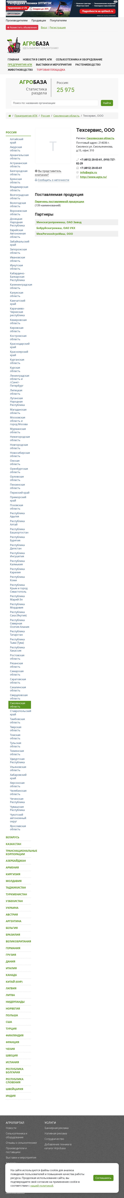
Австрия (12, 914)
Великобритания (18, 941)
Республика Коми (17, 578)
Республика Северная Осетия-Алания (19, 623)
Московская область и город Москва (19, 421)
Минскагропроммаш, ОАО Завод (59, 222)
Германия (13, 948)
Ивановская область (17, 259)
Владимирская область (19, 188)
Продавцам (38, 20)
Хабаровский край (18, 776)
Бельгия (12, 928)
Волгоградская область (19, 196)
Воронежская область (18, 212)
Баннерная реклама (56, 1128)
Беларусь (12, 837)
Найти (107, 103)
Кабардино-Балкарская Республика (17, 277)
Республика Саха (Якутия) (18, 613)
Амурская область (16, 148)
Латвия (11, 988)
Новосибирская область (20, 454)
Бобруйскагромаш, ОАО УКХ (55, 228)
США (9, 1022)
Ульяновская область (18, 768)
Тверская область (15, 728)
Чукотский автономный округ (18, 818)
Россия (11, 132)
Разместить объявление (23, 27)
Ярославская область (18, 827)
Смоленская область (100, 138)
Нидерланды (15, 1002)
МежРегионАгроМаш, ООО (54, 234)
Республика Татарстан (17, 633)
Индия (11, 1096)
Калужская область (16, 294)
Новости (11, 1128)
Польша (12, 1015)
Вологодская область (18, 204)
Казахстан (13, 844)
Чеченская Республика (17, 800)
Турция (11, 1028)
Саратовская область (18, 680)
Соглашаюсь (103, 1178)
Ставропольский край (20, 712)
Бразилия (13, 934)
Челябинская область (18, 792)
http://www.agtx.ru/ (93, 177)
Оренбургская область (19, 470)
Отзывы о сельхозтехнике (21, 1142)
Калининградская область (20, 286)
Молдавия (14, 881)
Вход (44, 27)
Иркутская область (16, 267)
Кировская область (16, 329)
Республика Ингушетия (17, 554)
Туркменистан (16, 894)
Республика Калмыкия (17, 562)
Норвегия (13, 1008)
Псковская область (16, 506)
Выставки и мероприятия (21, 1157)
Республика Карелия (17, 570)
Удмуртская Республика (17, 760)
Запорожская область (18, 251)
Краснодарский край (20, 345)
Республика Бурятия (17, 538)
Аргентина (13, 921)
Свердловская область (19, 696)
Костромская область (18, 337)
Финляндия (15, 1035)
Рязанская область (16, 665)
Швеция (12, 1055)
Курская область (15, 369)
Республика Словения (14, 1080)
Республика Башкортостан (19, 530)
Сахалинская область (18, 688)
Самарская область (17, 672)
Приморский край (18, 498)
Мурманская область (18, 430)
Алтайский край (16, 140)
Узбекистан (14, 901)
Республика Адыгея (17, 514)
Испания (12, 1062)
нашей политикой (41, 1185)
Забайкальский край (19, 243)
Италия (11, 968)
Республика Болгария (14, 1070)
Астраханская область (18, 164)
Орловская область (17, 478)
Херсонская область (17, 784)
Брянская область (16, 180)
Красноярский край (19, 353)
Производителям (17, 20)
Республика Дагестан (17, 546)
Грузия (11, 955)
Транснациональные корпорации (18, 852)
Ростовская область (17, 656)
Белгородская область (18, 172)
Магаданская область (18, 411)
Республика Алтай (17, 522)
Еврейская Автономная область (18, 233)
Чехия (10, 1049)
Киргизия (13, 874)
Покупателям (58, 20)
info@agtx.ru (88, 172)
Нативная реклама (56, 1133)
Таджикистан (16, 887)
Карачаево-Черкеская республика (17, 312)
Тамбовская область (17, 720)
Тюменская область (17, 752)
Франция (12, 1042)
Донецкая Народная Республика (17, 222)
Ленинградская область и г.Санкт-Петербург (19, 380)
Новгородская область (19, 446)
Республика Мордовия (17, 605)
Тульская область (15, 744)
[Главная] (9, 115)
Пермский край (19, 492)
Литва (10, 995)
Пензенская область (17, 486)
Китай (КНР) (14, 981)
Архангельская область (19, 156)
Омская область (15, 462)
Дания (10, 961)
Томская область (15, 736)
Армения (12, 867)
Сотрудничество (54, 1139)
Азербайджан (16, 861)
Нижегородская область (20, 438)
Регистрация (58, 27)
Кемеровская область (18, 321)
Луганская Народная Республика (17, 401)
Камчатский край (17, 302)
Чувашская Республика (17, 808)
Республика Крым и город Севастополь (18, 588)
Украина (12, 908)
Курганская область (17, 361)
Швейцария (14, 1089)
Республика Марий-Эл (17, 597)
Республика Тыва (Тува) (17, 641)
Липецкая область (16, 392)
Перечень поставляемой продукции (59, 201)
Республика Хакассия (17, 649)
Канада (11, 975)
